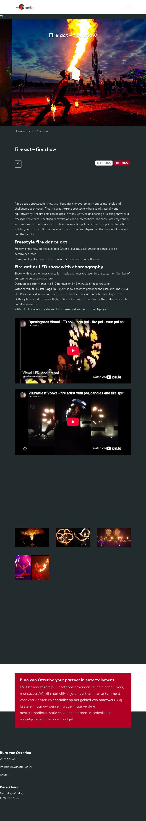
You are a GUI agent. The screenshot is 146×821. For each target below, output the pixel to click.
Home (18, 131)
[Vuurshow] (32, 546)
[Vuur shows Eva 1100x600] (32, 579)
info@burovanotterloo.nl (16, 767)
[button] (1, 16)
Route (3, 775)
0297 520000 (8, 759)
